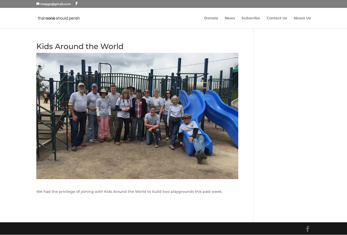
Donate (211, 18)
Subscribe (251, 18)
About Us (302, 18)
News (230, 18)
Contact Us (277, 18)
